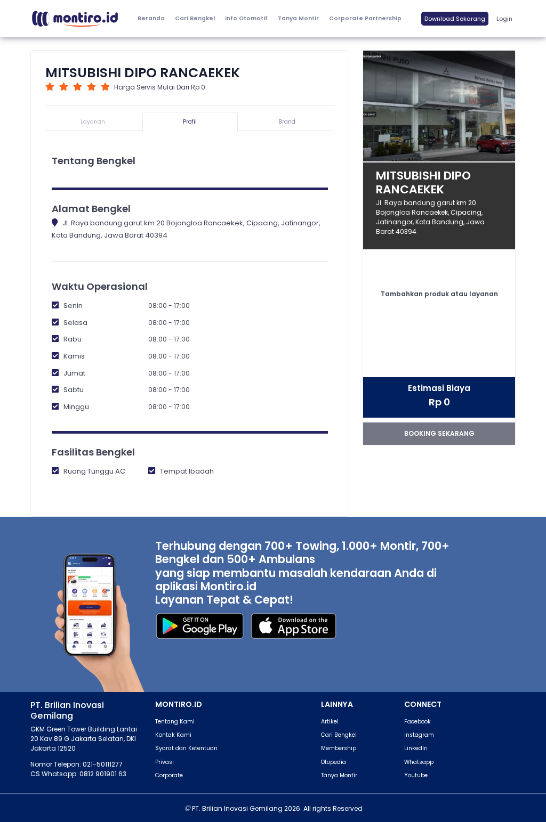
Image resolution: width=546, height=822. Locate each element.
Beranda (151, 18)
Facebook (417, 722)
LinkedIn (416, 748)
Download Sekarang (454, 18)
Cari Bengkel (195, 18)
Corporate (169, 775)
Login (504, 18)
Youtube (416, 775)
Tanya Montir (298, 18)
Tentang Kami (175, 722)
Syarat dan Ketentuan (186, 748)
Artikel (330, 722)
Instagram (419, 735)
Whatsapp (418, 762)
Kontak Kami (173, 735)
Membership (338, 748)
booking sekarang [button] (439, 433)
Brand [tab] (286, 122)
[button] (246, 19)
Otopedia (333, 762)
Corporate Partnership (365, 18)
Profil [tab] (190, 122)
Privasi (164, 762)
